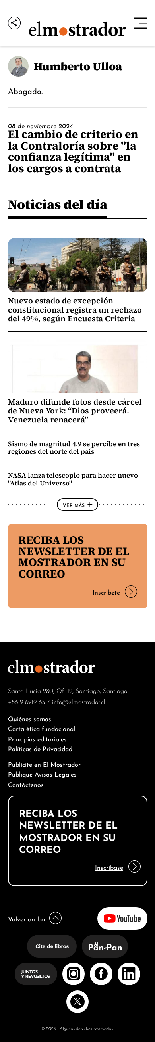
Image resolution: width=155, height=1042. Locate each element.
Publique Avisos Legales (42, 773)
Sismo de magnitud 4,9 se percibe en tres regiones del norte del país (74, 447)
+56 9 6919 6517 (29, 701)
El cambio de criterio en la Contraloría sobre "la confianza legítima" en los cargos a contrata (73, 151)
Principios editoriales (37, 738)
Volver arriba (26, 918)
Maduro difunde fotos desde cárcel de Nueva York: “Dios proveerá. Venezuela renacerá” (75, 410)
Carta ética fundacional (41, 728)
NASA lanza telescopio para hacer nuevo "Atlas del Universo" (73, 478)
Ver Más (74, 504)
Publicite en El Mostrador (44, 763)
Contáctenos (26, 784)
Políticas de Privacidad (40, 748)
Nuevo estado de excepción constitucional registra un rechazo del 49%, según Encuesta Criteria (75, 309)
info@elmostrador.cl (78, 701)
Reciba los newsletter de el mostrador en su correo (73, 556)
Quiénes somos (29, 718)
